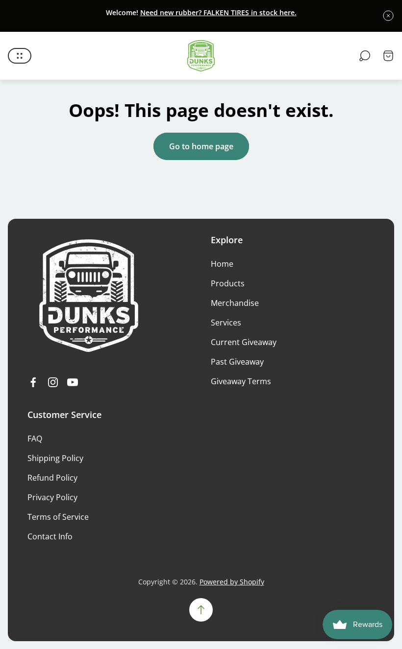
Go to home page (201, 146)
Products (228, 283)
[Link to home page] (88, 295)
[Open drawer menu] (19, 56)
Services (226, 322)
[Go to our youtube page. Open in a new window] (72, 382)
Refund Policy (52, 477)
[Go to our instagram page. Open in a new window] (53, 382)
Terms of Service (58, 516)
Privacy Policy (52, 497)
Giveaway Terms (241, 381)
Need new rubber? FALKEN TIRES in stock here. (218, 12)
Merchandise (235, 303)
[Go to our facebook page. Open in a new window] (33, 382)
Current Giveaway (243, 342)
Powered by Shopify (232, 581)
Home (222, 263)
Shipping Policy (55, 458)
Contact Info (50, 536)
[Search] (365, 56)
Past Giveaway (237, 361)
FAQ (34, 438)
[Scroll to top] (201, 610)
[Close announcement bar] (388, 16)
